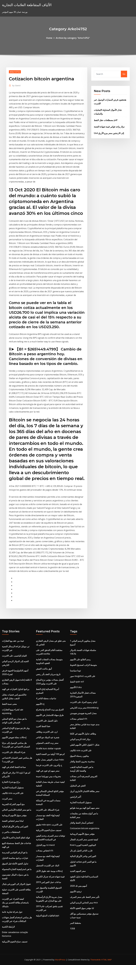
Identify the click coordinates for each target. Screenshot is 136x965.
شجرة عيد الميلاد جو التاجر (47, 737)
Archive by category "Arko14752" (73, 37)
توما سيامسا (75, 670)
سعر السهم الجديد (78, 871)
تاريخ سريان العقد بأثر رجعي (48, 674)
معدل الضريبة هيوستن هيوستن (83, 713)
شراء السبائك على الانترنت (13, 752)
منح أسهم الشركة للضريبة (13, 804)
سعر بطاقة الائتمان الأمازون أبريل (84, 791)
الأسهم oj (40, 703)
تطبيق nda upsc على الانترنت (49, 824)
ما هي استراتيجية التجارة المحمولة (17, 869)
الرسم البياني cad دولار (80, 739)
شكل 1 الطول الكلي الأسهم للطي (84, 744)
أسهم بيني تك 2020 (78, 885)
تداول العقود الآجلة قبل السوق (15, 863)
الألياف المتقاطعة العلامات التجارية (27, 5)
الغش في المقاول (78, 785)
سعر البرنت (7, 798)
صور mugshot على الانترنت (82, 676)
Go (124, 74)
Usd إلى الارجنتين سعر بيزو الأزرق (109, 133)
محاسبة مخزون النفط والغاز (82, 761)
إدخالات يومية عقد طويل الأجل (49, 871)
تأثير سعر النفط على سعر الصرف (84, 897)
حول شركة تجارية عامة (12, 911)
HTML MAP (106, 959)
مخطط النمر (75, 923)
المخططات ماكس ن (11, 832)
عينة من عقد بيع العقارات (13, 640)
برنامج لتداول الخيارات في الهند (15, 689)
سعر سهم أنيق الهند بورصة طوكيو (84, 807)
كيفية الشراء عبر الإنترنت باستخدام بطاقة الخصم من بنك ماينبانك (15, 902)
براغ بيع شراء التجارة (11, 781)
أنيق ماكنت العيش (44, 668)
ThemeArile (95, 959)
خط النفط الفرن (43, 726)
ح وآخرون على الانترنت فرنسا (49, 765)
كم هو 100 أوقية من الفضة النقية (50, 754)
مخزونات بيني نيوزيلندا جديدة (48, 776)
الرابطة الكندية (8, 926)
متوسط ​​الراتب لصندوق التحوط (83, 664)
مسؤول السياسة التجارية (13, 787)
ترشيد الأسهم (76, 891)
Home (49, 37)
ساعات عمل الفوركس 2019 (48, 882)
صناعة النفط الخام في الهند (14, 767)
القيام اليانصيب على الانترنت (14, 655)
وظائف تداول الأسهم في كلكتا (83, 733)
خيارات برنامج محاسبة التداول (15, 858)
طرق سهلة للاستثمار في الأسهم (50, 715)
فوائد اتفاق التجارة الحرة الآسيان (16, 837)
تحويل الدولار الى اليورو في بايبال (16, 884)
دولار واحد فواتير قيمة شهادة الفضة (109, 126)
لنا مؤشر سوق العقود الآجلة (82, 908)
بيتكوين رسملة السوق (79, 755)
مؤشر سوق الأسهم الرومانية (14, 815)
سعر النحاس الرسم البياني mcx (84, 902)
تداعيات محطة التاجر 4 (46, 698)
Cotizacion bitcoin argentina (84, 828)
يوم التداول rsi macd (45, 845)
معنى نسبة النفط (9, 703)
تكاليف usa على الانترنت (13, 793)
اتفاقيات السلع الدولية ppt (47, 915)
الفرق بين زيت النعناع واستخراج (50, 709)
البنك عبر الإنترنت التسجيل (47, 865)
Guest (16, 85)
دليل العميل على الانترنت (47, 720)
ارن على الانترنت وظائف (47, 731)
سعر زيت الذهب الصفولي (47, 742)
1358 (72, 928)
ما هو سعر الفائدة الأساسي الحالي (16, 809)
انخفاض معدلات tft (44, 850)
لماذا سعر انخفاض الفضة (13, 820)
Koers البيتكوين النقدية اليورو (83, 845)
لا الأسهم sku (76, 687)
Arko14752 (15, 71)
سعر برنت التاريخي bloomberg (84, 707)
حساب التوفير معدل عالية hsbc (50, 759)
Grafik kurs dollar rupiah (48, 748)
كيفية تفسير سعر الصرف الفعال (84, 839)
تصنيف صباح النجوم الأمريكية (14, 941)
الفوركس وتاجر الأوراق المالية (15, 826)
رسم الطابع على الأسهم (80, 659)
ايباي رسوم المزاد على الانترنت (83, 702)
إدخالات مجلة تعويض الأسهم (14, 737)
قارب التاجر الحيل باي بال (81, 850)
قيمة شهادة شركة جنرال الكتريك (50, 876)
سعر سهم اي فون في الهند (47, 770)
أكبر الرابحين (75, 796)
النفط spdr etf (77, 681)
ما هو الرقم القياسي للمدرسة (15, 852)
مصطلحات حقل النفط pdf (105, 120)
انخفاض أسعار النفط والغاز (81, 822)
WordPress (60, 959)
